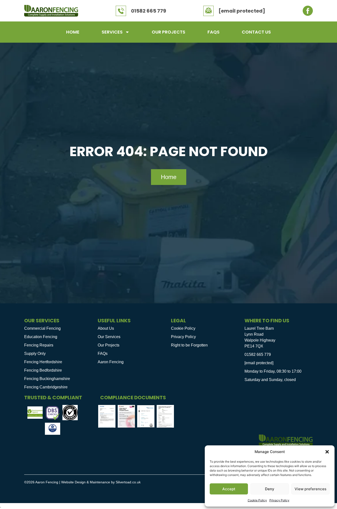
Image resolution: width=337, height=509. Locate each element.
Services (112, 32)
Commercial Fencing (42, 328)
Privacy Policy (279, 500)
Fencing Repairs (38, 345)
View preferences (310, 489)
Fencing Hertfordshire (43, 362)
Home (72, 32)
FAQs (213, 32)
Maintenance (100, 482)
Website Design (73, 482)
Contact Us (256, 32)
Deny (269, 489)
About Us (106, 328)
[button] (327, 451)
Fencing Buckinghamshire (47, 379)
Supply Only (35, 353)
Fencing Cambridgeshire (46, 387)
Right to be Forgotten (189, 345)
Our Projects (168, 32)
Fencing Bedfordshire (43, 370)
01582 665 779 (148, 10)
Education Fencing (40, 337)
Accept (228, 489)
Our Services (109, 337)
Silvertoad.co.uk (128, 482)
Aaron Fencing (111, 362)
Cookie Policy (257, 500)
